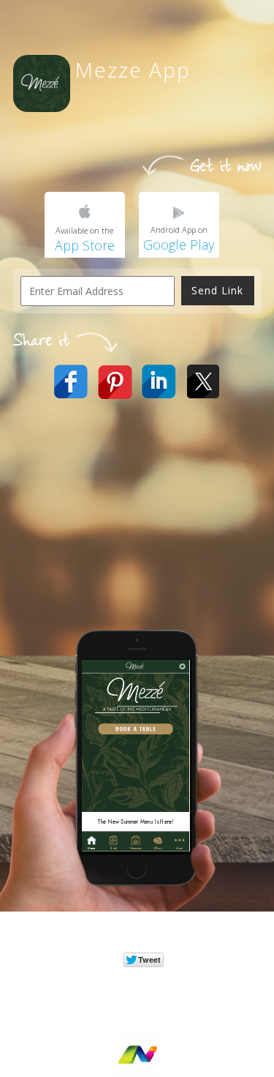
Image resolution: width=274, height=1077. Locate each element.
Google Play (178, 244)
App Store (85, 245)
